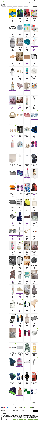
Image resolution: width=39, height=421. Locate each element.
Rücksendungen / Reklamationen (16, 411)
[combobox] (33, 2)
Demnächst (29, 411)
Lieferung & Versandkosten (15, 410)
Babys (1, 8)
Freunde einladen (2, 411)
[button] (37, 1)
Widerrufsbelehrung (8, 411)
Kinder (1, 9)
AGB (6, 410)
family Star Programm (3, 410)
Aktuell (28, 410)
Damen (2, 10)
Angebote (23, 410)
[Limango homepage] (3, 1)
